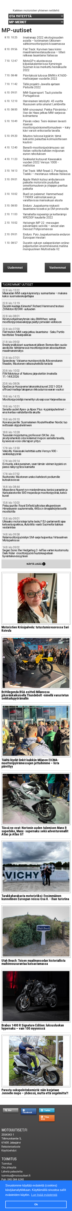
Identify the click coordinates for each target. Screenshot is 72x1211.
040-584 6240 (15, 1179)
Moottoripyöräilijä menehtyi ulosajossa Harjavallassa (34, 398)
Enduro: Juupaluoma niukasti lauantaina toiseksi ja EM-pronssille (46, 207)
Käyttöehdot (8, 1150)
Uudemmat (15, 267)
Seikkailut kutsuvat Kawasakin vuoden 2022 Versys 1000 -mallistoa (42, 162)
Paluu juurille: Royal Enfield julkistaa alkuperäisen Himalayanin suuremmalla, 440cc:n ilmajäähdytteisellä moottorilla (34, 507)
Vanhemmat (57, 267)
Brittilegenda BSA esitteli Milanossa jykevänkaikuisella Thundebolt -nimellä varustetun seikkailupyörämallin (35, 695)
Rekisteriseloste (10, 1146)
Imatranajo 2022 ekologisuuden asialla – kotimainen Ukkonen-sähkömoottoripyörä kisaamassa (44, 41)
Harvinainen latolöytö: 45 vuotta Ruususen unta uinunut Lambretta (44, 102)
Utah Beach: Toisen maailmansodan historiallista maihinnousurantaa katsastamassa (33, 962)
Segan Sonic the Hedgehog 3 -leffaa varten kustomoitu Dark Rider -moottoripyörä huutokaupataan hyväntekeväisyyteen (35, 552)
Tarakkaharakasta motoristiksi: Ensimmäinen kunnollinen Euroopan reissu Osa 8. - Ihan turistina (35, 897)
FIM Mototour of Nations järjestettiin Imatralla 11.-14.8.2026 (29, 373)
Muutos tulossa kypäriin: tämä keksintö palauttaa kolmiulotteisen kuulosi (45, 139)
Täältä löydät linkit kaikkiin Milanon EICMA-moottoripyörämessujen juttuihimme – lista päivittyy (30, 763)
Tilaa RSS (45, 1118)
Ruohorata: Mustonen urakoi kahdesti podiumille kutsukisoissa (31, 477)
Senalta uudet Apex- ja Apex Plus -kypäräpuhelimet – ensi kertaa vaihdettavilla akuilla (34, 409)
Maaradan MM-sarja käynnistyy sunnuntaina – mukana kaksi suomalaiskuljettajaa (34, 293)
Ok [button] (36, 1204)
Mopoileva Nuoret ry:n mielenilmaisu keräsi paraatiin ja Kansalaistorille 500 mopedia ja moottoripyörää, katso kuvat (35, 491)
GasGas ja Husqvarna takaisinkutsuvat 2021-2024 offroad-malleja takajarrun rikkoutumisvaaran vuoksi (33, 386)
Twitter (47, 1110)
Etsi (9, 1110)
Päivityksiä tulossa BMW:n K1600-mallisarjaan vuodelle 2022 (45, 77)
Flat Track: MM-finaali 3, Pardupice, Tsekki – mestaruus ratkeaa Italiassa (46, 172)
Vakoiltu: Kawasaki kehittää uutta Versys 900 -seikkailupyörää (30, 451)
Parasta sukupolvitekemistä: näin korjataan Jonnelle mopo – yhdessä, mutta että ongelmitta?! (34, 1091)
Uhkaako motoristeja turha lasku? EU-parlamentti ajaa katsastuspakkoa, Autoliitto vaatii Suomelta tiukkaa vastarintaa (34, 523)
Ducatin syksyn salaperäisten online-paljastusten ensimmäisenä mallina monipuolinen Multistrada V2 (46, 246)
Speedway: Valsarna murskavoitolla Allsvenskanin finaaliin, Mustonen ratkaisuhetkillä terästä (32, 360)
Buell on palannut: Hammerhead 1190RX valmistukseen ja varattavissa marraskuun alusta (43, 197)
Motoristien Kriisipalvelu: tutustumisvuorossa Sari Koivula (35, 628)
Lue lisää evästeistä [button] (44, 1194)
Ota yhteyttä (8, 1167)
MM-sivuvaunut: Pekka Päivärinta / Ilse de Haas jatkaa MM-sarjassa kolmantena (45, 113)
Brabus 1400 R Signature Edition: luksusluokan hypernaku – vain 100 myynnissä (32, 1026)
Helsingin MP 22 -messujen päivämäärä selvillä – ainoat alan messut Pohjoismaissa (43, 226)
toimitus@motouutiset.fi (15, 1175)
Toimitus (9, 1159)
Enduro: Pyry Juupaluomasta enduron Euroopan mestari (46, 236)
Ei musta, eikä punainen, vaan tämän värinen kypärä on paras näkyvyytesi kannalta (34, 464)
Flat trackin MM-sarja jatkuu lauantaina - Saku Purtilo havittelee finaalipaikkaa (33, 332)
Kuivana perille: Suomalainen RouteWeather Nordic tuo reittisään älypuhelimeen (34, 422)
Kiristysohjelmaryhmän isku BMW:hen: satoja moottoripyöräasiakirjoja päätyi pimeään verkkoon (32, 319)
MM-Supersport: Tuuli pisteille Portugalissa (42, 94)
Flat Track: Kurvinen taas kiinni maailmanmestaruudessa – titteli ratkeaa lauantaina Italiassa (44, 52)
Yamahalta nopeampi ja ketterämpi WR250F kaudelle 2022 (45, 216)
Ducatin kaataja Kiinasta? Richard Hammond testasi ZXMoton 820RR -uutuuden (33, 306)
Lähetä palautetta (12, 1171)
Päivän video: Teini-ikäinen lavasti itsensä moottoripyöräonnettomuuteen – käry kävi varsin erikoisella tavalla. (46, 125)
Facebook (27, 1112)
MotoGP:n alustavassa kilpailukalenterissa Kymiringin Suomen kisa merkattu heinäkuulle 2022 (45, 65)
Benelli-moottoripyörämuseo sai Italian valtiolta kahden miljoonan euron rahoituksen (43, 151)
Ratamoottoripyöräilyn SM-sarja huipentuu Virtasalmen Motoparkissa (35, 537)
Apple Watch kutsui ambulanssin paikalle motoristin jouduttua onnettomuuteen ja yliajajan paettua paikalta (45, 184)
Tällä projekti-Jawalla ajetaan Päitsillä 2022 (41, 85)
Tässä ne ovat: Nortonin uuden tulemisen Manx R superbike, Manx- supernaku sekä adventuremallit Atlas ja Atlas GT (34, 831)
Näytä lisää (35, 563)
